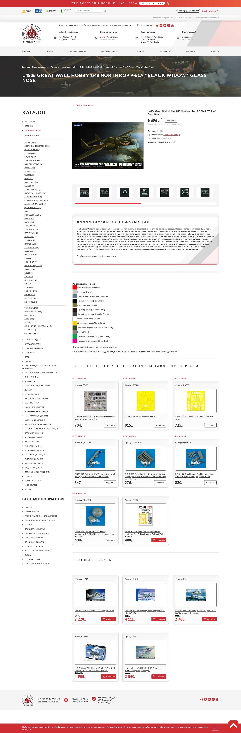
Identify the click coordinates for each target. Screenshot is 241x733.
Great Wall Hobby (70, 67)
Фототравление (32, 394)
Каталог (49, 51)
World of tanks (32, 442)
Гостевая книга (32, 559)
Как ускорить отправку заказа (40, 520)
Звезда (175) (30, 142)
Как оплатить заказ (34, 542)
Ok (215, 728)
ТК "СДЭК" (29, 525)
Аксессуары (31, 485)
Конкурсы (30, 353)
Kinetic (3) (29, 284)
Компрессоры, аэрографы (37, 385)
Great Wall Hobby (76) (35, 193)
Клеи (27, 357)
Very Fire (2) (30, 237)
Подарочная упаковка (36, 450)
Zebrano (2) (29, 240)
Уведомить (171, 120)
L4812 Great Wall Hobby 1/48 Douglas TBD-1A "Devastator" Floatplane (195, 611)
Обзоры (28, 555)
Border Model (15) (33, 189)
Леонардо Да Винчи (34, 433)
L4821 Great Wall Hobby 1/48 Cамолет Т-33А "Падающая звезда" (143, 669)
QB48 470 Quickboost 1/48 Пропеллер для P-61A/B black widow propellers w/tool (194, 475)
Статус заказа (32, 512)
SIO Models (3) (31, 302)
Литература (30, 381)
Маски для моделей (34, 407)
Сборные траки (32, 403)
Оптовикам (164, 51)
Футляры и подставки (35, 420)
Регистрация (112, 37)
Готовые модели (33, 340)
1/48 (82, 67)
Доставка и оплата (110, 51)
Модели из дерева (33, 468)
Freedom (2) (30, 298)
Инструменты (31, 377)
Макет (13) (29, 219)
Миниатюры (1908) (33, 312)
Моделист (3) (30, 262)
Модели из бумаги (34, 463)
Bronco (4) (29, 222)
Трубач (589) (29, 153)
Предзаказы (30, 122)
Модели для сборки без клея (39, 424)
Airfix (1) (28, 277)
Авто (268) (29, 319)
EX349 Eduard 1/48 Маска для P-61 (141, 416)
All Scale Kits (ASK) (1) (35, 204)
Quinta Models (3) (32, 208)
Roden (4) (28, 273)
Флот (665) (29, 315)
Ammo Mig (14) (31, 182)
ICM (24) (27, 258)
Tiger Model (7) (31, 226)
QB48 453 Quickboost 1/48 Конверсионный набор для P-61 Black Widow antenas (95, 475)
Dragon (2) (29, 251)
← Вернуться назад (82, 105)
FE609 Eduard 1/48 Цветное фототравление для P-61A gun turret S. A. (95, 417)
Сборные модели (40, 67)
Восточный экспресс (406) (37, 146)
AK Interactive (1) (33, 164)
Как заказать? (189, 32)
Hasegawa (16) (31, 255)
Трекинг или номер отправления (41, 516)
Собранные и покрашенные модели (42, 429)
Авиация (55, 67)
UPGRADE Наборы (33, 344)
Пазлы (28, 489)
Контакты (139, 51)
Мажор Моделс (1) (33, 266)
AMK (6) (27, 211)
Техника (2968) (31, 308)
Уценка (28, 476)
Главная (26, 51)
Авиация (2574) (31, 135)
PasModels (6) (30, 280)
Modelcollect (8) (33, 215)
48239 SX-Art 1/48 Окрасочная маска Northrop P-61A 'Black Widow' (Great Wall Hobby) (144, 534)
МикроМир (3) (30, 291)
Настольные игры (33, 437)
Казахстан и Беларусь (35, 529)
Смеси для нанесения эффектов (41, 373)
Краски (28, 361)
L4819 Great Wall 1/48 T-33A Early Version (94, 610)
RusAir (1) (28, 287)
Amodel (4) (29, 269)
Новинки (29, 126)
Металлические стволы (36, 398)
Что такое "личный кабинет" (38, 551)
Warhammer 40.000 (34, 446)
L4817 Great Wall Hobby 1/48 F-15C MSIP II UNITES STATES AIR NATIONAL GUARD (95, 670)
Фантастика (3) (31, 333)
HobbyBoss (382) (32, 150)
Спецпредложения (77, 51)
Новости (215, 51)
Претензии (190, 51)
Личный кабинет (108, 32)
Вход (102, 37)
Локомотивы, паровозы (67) (38, 326)
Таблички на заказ (34, 459)
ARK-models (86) (32, 160)
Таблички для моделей (36, 455)
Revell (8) (29, 186)
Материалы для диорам (36, 416)
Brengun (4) (30, 295)
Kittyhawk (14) (31, 233)
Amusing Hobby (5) (33, 197)
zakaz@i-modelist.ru (68, 32)
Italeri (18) (29, 168)
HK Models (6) (30, 244)
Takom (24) (29, 175)
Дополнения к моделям (36, 411)
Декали (28, 390)
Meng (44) (28, 179)
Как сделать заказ (34, 538)
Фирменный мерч (33, 481)
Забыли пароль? (107, 39)
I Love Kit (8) (30, 171)
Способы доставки (34, 546)
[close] (167, 3)
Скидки (28, 507)
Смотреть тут (152, 3)
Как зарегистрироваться (37, 533)
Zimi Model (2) (31, 229)
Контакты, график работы (37, 564)
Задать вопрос (148, 32)
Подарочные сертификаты (37, 472)
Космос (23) (30, 330)
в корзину (160, 540)
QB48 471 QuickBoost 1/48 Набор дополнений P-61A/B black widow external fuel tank (94, 534)
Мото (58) (28, 322)
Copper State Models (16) (36, 200)
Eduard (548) (30, 157)
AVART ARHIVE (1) (31, 248)
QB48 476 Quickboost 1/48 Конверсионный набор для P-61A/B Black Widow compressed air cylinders (145, 476)
